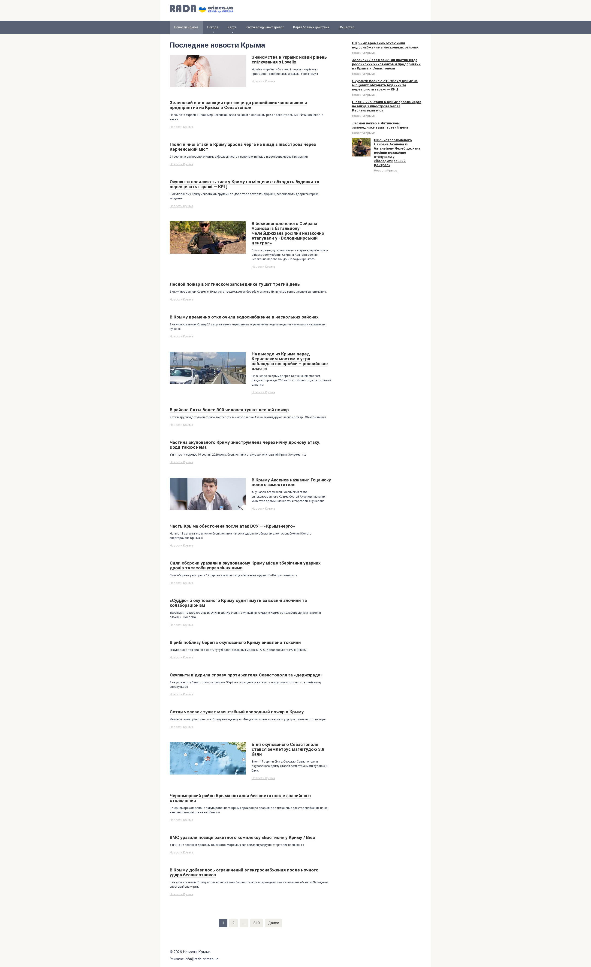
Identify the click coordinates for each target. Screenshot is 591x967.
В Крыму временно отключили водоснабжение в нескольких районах (385, 45)
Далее (273, 923)
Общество (346, 27)
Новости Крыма (263, 81)
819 (256, 923)
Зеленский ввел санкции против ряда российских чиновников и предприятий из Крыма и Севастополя (386, 64)
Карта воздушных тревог (265, 27)
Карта (232, 27)
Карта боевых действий (311, 27)
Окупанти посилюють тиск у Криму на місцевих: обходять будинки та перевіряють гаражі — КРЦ (385, 85)
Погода (212, 27)
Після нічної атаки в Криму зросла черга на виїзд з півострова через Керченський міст (386, 106)
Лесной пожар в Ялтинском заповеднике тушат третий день (380, 125)
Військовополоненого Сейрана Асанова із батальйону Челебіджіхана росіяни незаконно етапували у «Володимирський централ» (397, 152)
